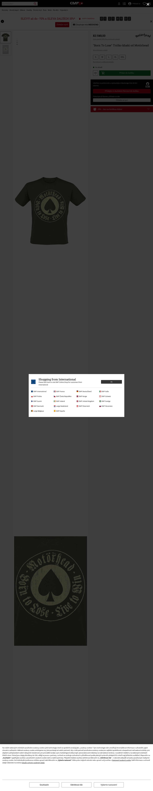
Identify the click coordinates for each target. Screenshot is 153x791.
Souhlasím (44, 785)
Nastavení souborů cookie (121, 760)
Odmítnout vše (76, 785)
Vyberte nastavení (109, 784)
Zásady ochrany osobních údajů (33, 763)
